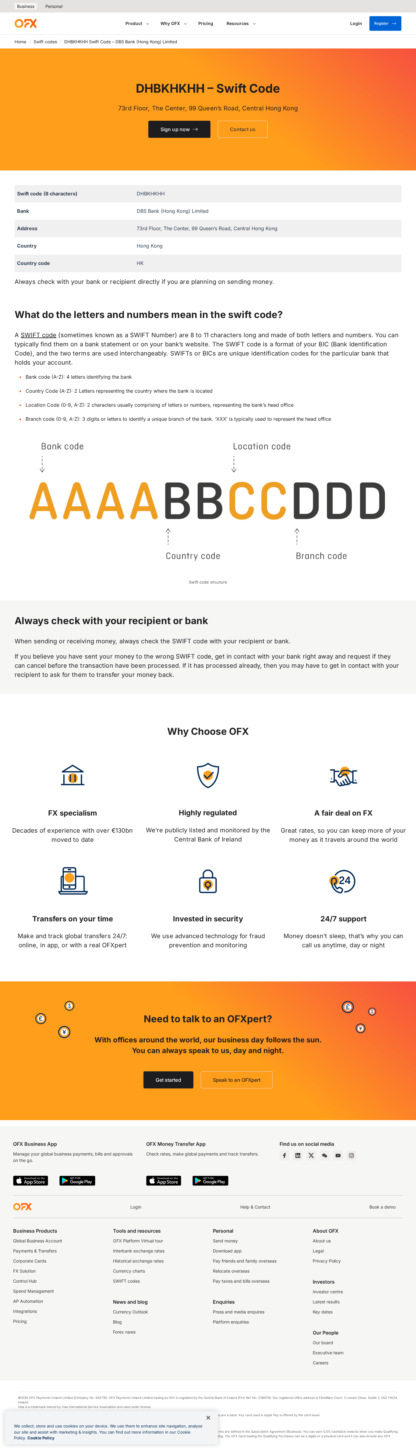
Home (20, 41)
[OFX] (26, 23)
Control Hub (25, 1281)
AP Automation (28, 1301)
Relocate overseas (231, 1271)
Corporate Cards (29, 1260)
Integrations (25, 1311)
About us (322, 1240)
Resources (238, 23)
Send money (225, 1240)
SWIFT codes (126, 1281)
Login (135, 1206)
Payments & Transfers (35, 1250)
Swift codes (45, 41)
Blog (117, 1321)
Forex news (124, 1331)
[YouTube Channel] (338, 1155)
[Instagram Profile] (351, 1155)
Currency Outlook (130, 1311)
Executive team (328, 1352)
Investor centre (328, 1291)
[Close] (208, 1417)
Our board (323, 1342)
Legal (318, 1250)
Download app (227, 1250)
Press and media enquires (238, 1311)
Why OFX (170, 23)
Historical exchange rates (138, 1260)
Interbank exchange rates (138, 1250)
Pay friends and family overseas (245, 1260)
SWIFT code (38, 335)
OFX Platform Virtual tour (138, 1240)
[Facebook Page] (284, 1155)
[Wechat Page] (325, 1155)
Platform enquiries (231, 1321)
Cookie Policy (41, 1437)
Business (25, 6)
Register (381, 23)
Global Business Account (37, 1240)
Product (133, 23)
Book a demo (382, 1206)
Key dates (323, 1311)
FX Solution (24, 1271)
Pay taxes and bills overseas (241, 1281)
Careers (320, 1362)
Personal (53, 6)
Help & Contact (255, 1206)
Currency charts (129, 1271)
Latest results (326, 1301)
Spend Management (33, 1291)
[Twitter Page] (311, 1155)
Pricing (205, 23)
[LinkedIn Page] (298, 1155)
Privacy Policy (327, 1260)
